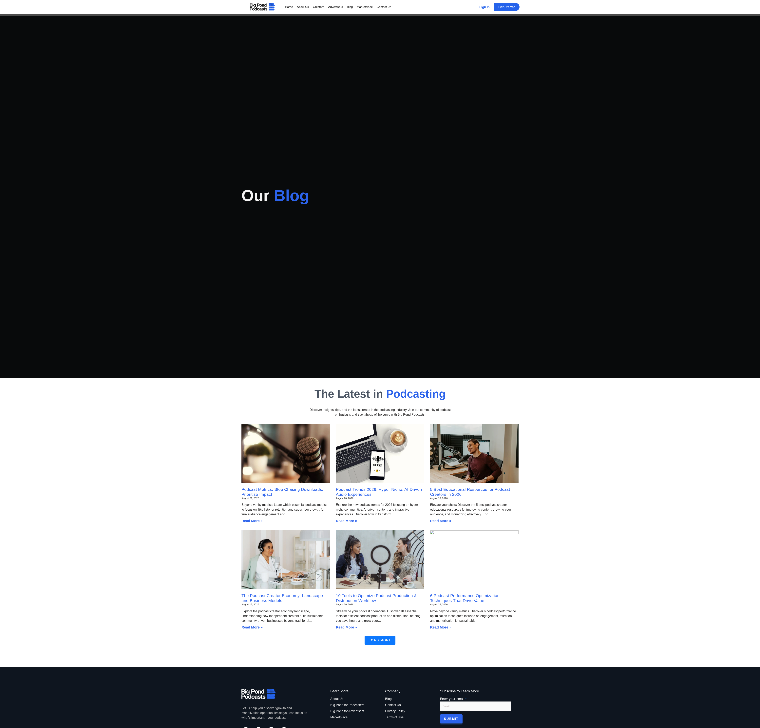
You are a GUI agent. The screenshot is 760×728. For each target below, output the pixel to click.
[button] (380, 640)
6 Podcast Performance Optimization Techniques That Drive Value (465, 598)
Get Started (507, 7)
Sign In (484, 7)
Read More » (252, 521)
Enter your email (453, 699)
